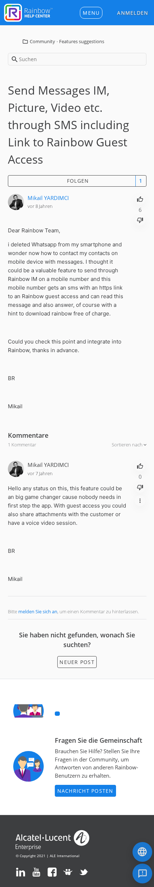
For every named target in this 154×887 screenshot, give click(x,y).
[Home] (28, 11)
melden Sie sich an (37, 611)
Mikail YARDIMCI (48, 197)
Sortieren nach (128, 444)
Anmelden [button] (132, 12)
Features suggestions (81, 41)
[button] (91, 13)
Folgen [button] (78, 180)
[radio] (140, 198)
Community (42, 41)
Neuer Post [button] (77, 662)
